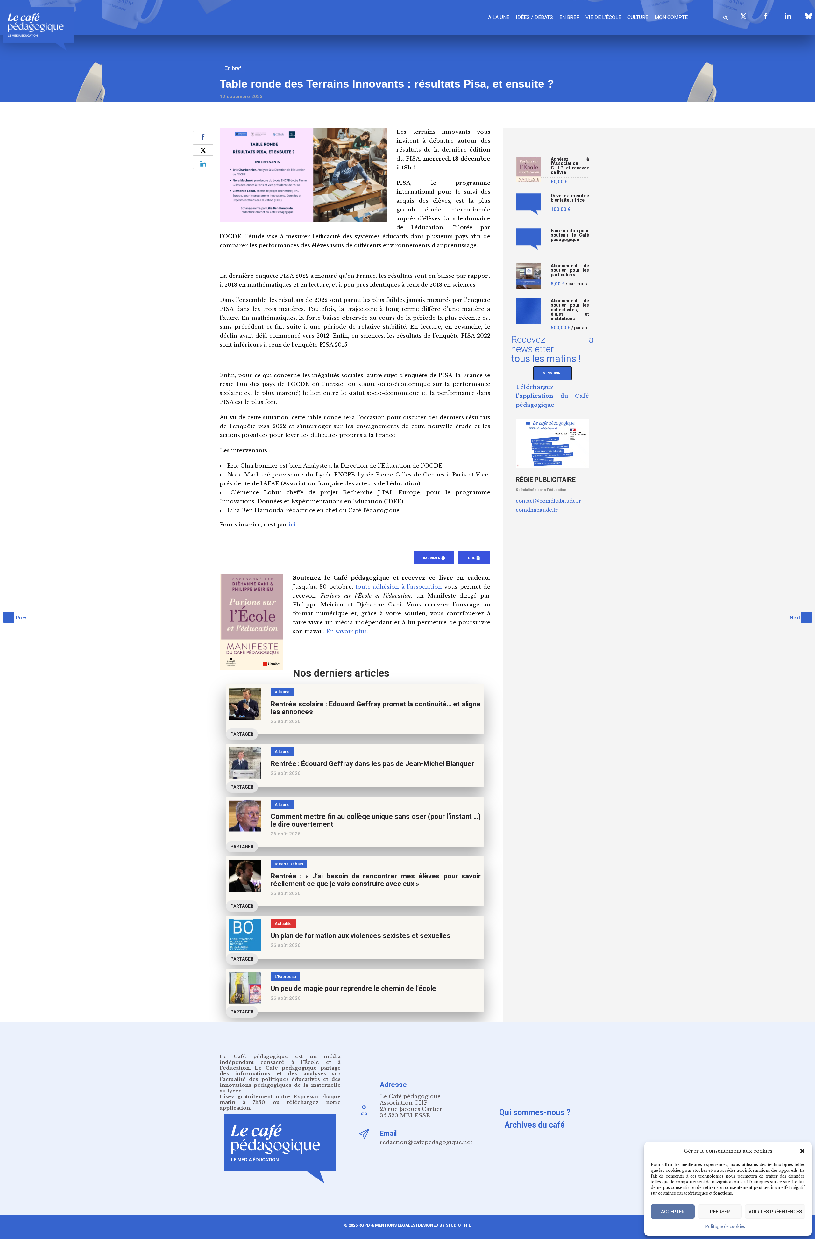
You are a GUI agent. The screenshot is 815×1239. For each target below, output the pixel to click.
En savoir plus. (347, 631)
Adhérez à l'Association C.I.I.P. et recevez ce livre (570, 166)
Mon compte (671, 17)
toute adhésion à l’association (398, 587)
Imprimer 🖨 (434, 558)
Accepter (673, 1211)
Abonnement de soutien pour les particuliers (570, 270)
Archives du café (535, 1124)
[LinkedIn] (787, 15)
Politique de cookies (725, 1226)
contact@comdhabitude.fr (548, 501)
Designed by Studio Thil (444, 1225)
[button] (802, 1151)
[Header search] (725, 16)
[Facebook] (765, 15)
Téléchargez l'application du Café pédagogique (552, 396)
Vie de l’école (603, 17)
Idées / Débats (534, 17)
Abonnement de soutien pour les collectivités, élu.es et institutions (570, 309)
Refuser (720, 1211)
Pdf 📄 (474, 558)
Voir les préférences (775, 1211)
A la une (498, 17)
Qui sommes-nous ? (534, 1112)
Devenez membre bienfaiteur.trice (570, 198)
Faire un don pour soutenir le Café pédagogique (570, 235)
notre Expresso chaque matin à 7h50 (280, 1099)
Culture (637, 17)
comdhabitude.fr (537, 510)
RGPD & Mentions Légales (386, 1225)
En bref (569, 17)
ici (292, 524)
